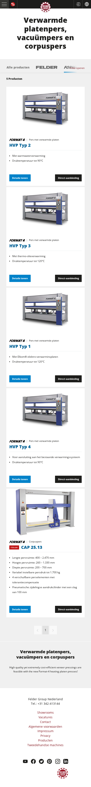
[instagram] (57, 762)
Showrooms (45, 712)
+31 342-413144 (49, 704)
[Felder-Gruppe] (45, 8)
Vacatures (45, 717)
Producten (45, 740)
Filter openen (77, 67)
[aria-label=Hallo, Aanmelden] (78, 4)
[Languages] (86, 4)
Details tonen (20, 177)
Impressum (45, 731)
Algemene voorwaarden (45, 726)
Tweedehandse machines (45, 745)
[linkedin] (65, 762)
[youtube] (25, 762)
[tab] (18, 69)
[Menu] (4, 4)
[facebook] (33, 762)
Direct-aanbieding (68, 177)
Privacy (45, 736)
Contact (45, 722)
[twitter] (41, 762)
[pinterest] (49, 762)
